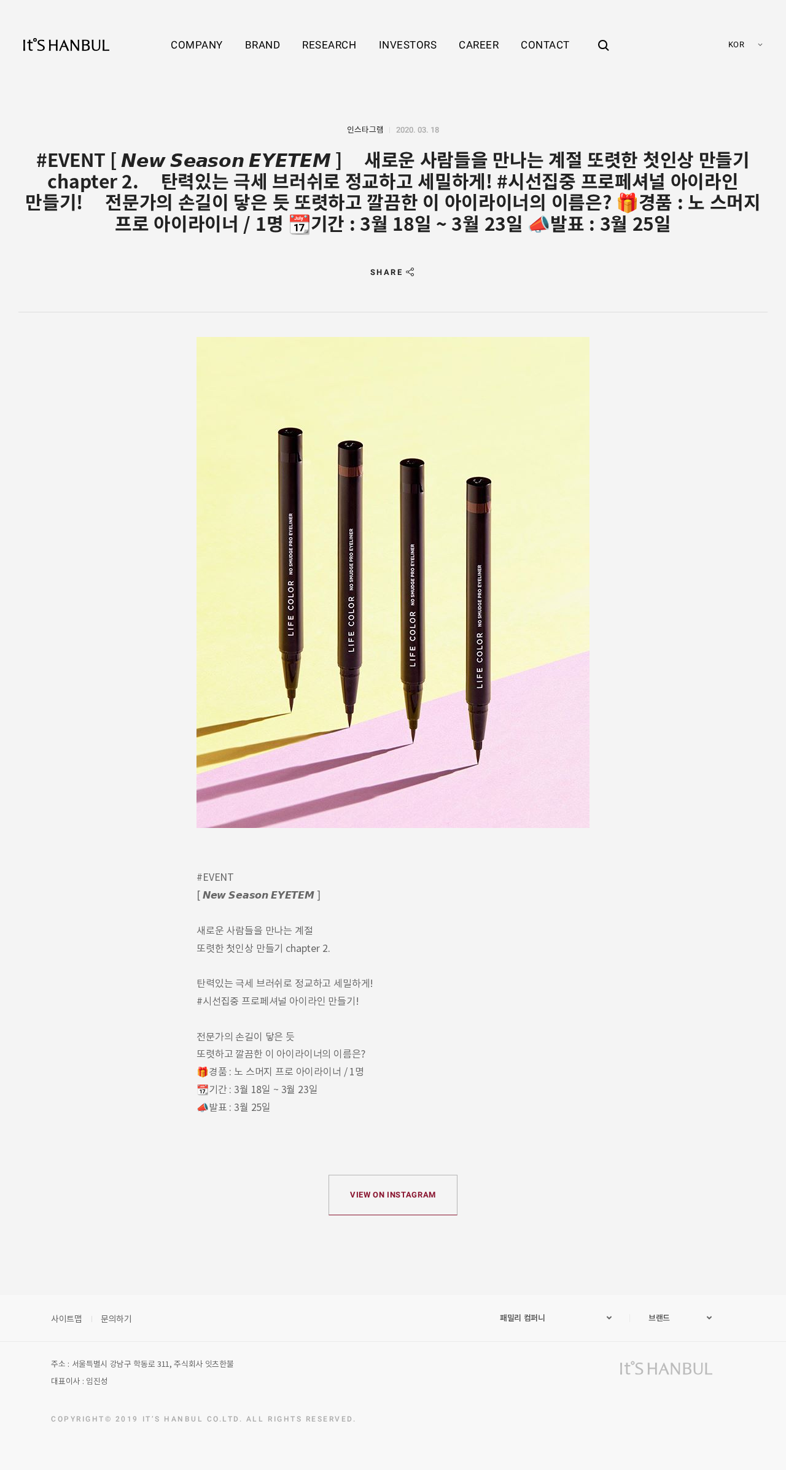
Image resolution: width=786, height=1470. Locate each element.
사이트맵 (66, 1318)
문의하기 (116, 1318)
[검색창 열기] (603, 34)
